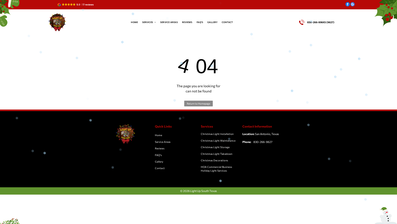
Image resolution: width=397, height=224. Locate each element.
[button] (76, 4)
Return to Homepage (198, 103)
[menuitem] (134, 22)
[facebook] (348, 4)
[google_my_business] (352, 4)
